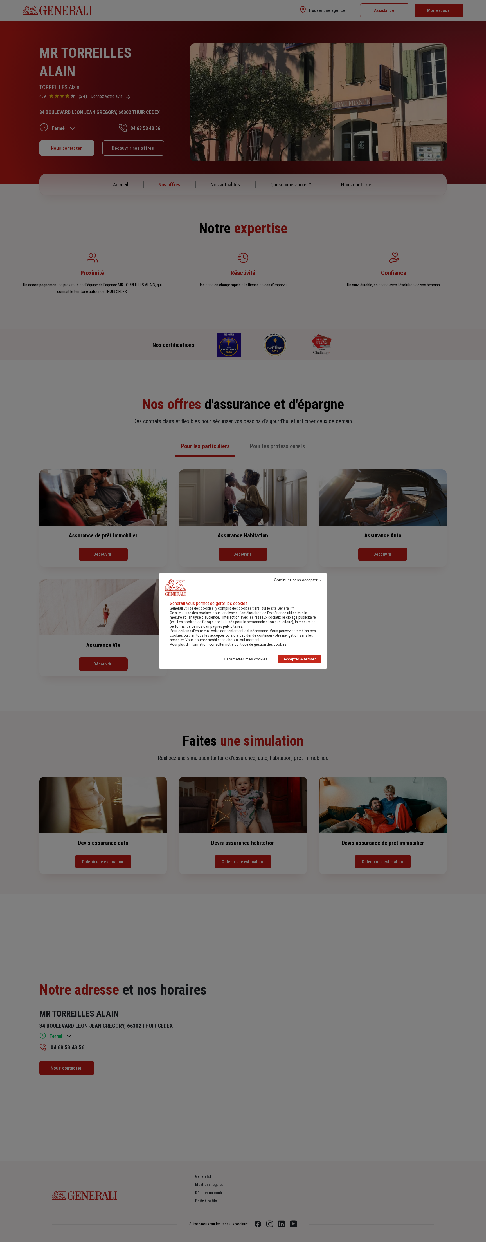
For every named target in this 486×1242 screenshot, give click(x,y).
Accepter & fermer (300, 659)
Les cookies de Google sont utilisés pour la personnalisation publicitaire (234, 622)
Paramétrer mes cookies (245, 659)
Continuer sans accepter (296, 580)
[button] (248, 644)
